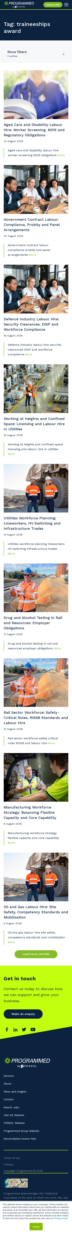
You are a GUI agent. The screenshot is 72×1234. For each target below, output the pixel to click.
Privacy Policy (61, 1218)
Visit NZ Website (14, 1115)
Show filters (17, 52)
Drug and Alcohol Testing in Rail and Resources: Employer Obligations (33, 622)
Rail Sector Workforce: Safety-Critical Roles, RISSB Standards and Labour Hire (36, 717)
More (61, 155)
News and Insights (15, 1091)
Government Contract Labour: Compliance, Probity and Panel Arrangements (32, 224)
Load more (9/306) (36, 954)
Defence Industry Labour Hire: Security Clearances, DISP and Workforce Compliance (31, 324)
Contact (9, 1099)
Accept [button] (36, 1226)
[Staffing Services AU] (19, 4)
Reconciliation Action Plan (20, 1138)
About (7, 1083)
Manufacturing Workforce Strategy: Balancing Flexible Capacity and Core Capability (30, 812)
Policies (8, 1164)
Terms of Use (12, 1157)
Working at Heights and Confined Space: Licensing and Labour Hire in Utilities (34, 423)
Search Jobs (11, 1107)
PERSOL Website (14, 1122)
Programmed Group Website (21, 1130)
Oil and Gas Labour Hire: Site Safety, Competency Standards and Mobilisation (36, 912)
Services (9, 1075)
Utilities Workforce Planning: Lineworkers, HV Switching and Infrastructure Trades (32, 523)
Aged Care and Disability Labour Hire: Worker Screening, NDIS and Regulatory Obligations (34, 129)
